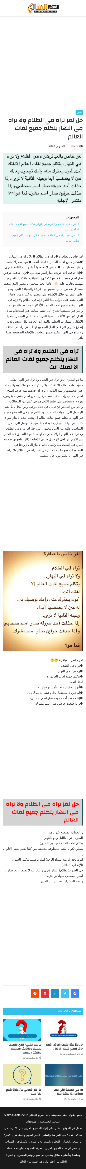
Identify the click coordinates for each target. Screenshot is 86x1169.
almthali (75, 146)
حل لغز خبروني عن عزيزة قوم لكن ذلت (23, 1091)
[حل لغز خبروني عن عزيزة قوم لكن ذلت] (22, 1075)
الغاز (79, 112)
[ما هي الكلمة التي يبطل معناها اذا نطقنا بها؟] (64, 1075)
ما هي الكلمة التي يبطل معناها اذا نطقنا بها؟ (68, 1091)
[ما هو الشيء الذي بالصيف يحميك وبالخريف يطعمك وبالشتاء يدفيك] (22, 1030)
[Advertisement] (43, 63)
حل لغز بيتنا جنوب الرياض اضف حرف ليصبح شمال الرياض (64, 1046)
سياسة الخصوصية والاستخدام (43, 1121)
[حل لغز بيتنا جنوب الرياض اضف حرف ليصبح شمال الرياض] (64, 1030)
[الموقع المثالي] (43, 8)
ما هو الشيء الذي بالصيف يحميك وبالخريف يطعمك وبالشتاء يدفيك (25, 1048)
